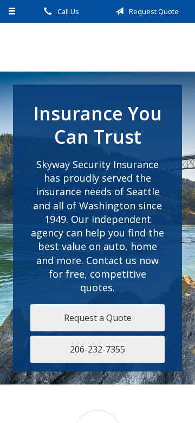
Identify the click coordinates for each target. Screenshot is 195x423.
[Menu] (12, 11)
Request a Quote (98, 318)
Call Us (67, 11)
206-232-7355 (97, 349)
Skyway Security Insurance (97, 47)
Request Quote (153, 11)
